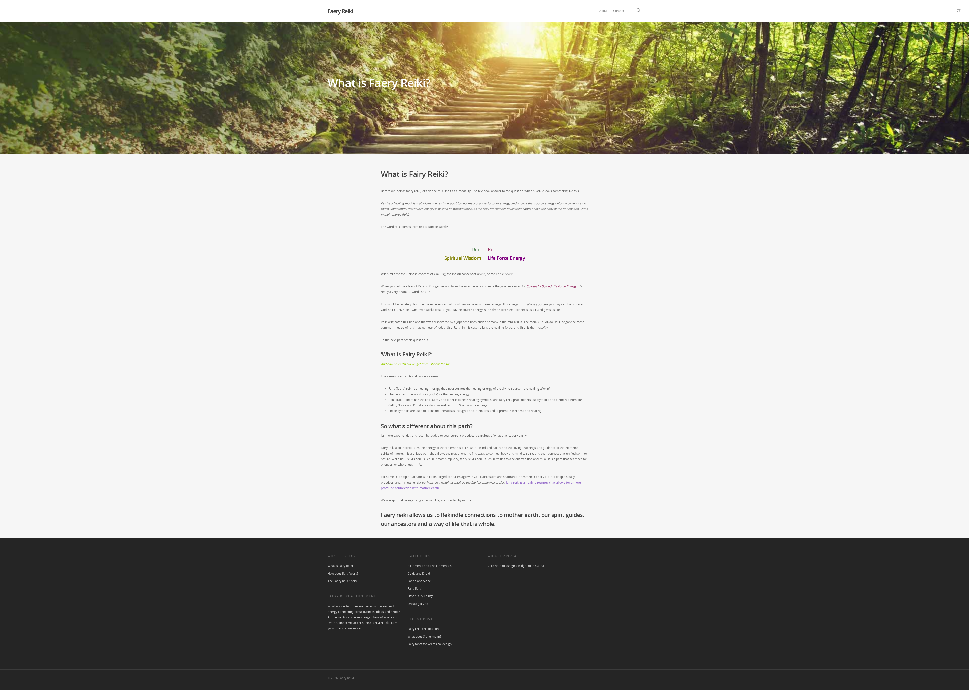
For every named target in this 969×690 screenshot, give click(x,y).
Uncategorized (418, 604)
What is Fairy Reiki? (341, 566)
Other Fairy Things (420, 596)
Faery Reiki (340, 11)
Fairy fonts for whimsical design (430, 644)
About (603, 11)
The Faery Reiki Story (342, 581)
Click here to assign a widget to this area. (516, 566)
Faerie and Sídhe (419, 581)
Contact (618, 11)
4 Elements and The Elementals (430, 566)
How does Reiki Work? (343, 573)
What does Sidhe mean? (424, 636)
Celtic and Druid (419, 573)
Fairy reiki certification (423, 629)
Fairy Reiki (415, 588)
